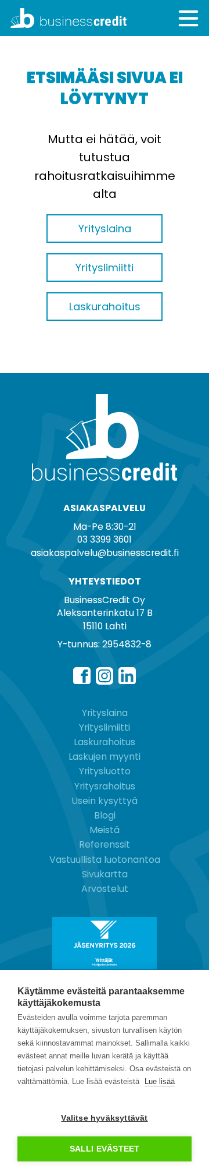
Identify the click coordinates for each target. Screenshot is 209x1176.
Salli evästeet (105, 1149)
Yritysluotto (105, 771)
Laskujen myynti (104, 756)
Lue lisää (160, 1081)
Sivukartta (105, 874)
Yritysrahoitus (104, 786)
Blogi (105, 815)
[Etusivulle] (57, 18)
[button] (188, 18)
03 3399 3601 (104, 539)
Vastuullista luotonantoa (104, 859)
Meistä (104, 830)
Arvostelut (104, 888)
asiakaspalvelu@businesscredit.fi (105, 552)
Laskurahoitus (104, 742)
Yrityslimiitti (104, 727)
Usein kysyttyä (104, 800)
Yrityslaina (105, 713)
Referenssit (104, 844)
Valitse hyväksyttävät (104, 1118)
